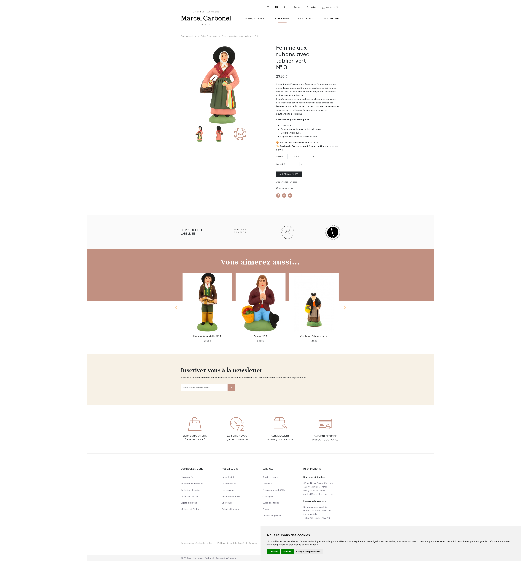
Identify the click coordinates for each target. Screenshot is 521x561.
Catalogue (268, 496)
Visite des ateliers (231, 496)
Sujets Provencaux (209, 36)
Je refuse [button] (287, 551)
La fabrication (229, 483)
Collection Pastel (189, 496)
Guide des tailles (285, 188)
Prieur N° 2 (207, 336)
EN (276, 7)
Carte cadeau (306, 18)
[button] (284, 7)
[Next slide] (344, 307)
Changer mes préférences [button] (308, 551)
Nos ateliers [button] (331, 18)
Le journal (227, 502)
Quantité (280, 164)
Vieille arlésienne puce (260, 336)
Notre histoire (229, 477)
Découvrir (207, 304)
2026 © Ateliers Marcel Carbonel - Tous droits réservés (208, 558)
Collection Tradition (191, 490)
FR (268, 7)
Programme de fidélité (274, 490)
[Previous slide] (176, 307)
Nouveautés (282, 18)
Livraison (267, 483)
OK (231, 388)
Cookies (253, 543)
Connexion (311, 7)
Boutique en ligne (188, 36)
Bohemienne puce (313, 336)
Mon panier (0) (331, 7)
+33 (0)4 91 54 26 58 (282, 439)
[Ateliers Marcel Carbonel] (206, 18)
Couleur (279, 156)
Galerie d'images (230, 509)
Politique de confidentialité (230, 543)
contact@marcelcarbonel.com (318, 494)
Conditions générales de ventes (196, 543)
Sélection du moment (192, 483)
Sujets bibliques (189, 502)
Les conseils (228, 490)
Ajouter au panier (288, 174)
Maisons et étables (191, 509)
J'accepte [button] (273, 551)
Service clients (270, 477)
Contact (296, 7)
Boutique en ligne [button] (255, 18)
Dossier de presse (272, 515)
